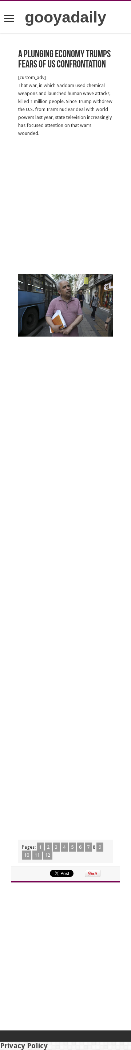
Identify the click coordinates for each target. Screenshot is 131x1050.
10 (26, 855)
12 (47, 855)
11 (37, 855)
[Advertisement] (65, 205)
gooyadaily (65, 17)
